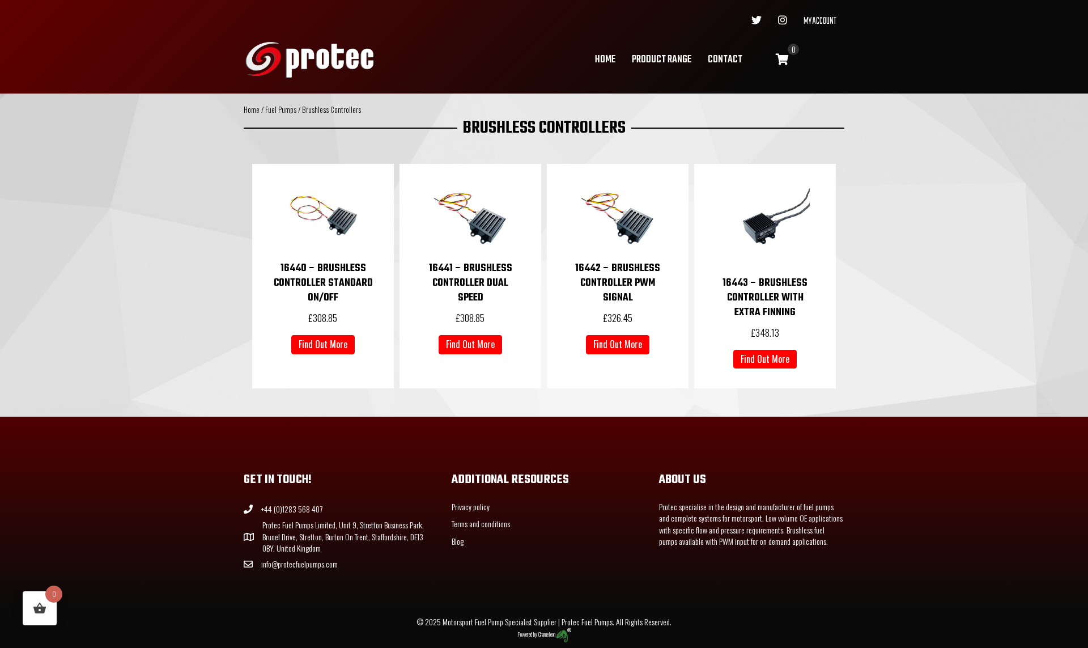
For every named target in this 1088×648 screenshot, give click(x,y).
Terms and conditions (481, 524)
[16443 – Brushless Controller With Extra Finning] (765, 221)
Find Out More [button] (323, 344)
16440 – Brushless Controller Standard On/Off (323, 283)
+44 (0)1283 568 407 (291, 509)
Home (605, 60)
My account (820, 21)
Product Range (661, 60)
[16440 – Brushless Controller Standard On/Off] (323, 214)
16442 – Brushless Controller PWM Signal (617, 283)
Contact (725, 60)
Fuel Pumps (280, 109)
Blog (458, 541)
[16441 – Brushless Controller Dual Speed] (470, 214)
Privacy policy (471, 507)
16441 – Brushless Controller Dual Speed (470, 283)
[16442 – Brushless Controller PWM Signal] (618, 214)
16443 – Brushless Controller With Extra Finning (765, 298)
